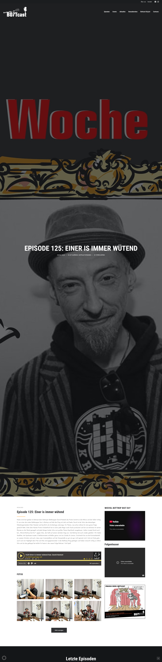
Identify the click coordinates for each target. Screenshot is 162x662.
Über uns (143, 2)
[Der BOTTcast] (15, 12)
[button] (155, 1)
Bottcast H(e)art (145, 12)
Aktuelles (122, 12)
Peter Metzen (100, 255)
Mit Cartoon (74, 255)
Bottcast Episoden (85, 255)
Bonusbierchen (132, 12)
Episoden (107, 12)
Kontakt (150, 2)
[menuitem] (143, 1)
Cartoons (156, 12)
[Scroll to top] (158, 658)
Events (115, 12)
